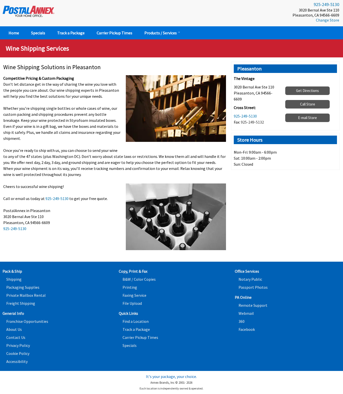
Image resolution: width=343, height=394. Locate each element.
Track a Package (71, 32)
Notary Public (250, 279)
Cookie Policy (17, 353)
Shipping (14, 279)
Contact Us (15, 337)
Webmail (246, 313)
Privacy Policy (18, 345)
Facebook (247, 329)
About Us (14, 329)
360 (242, 321)
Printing (130, 287)
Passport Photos (253, 287)
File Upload (132, 303)
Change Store (327, 20)
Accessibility (17, 361)
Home (14, 32)
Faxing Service (134, 295)
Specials (38, 32)
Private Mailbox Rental (26, 295)
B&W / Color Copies (139, 279)
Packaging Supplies (22, 287)
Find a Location (136, 321)
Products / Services (161, 32)
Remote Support (253, 305)
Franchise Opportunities (27, 321)
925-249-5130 (326, 4)
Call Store (307, 104)
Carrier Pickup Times (114, 32)
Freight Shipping (20, 303)
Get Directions (307, 90)
